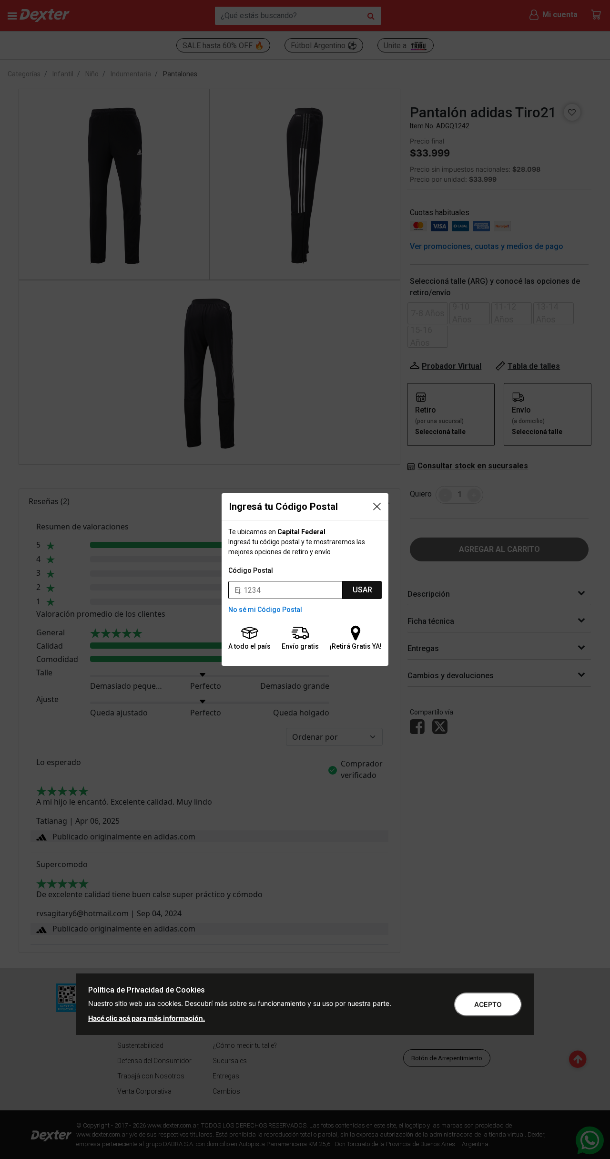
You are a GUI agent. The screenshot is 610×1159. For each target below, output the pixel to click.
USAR (362, 589)
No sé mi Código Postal (265, 609)
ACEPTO (488, 1004)
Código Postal (250, 570)
